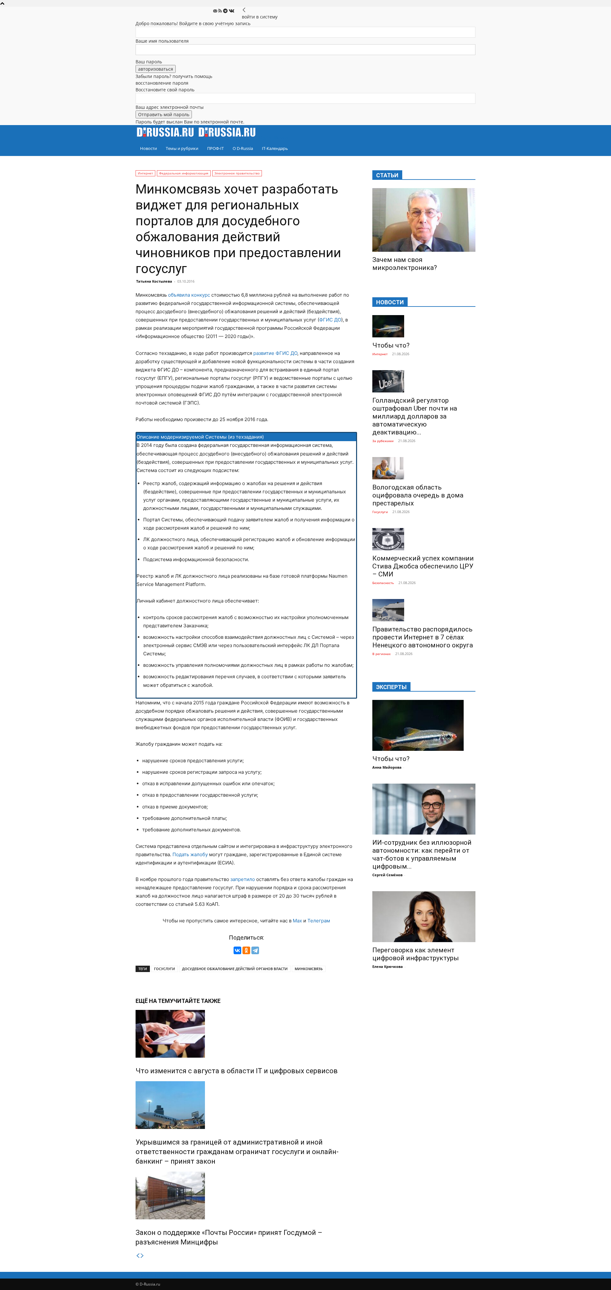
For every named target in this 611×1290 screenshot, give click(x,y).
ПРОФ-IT (215, 148)
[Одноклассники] (246, 950)
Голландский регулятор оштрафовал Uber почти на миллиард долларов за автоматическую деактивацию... (414, 416)
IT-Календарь (275, 148)
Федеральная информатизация (183, 173)
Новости (148, 148)
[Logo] (166, 137)
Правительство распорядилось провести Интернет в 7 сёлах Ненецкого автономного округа (422, 637)
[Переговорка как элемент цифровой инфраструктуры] (423, 916)
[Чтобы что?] (423, 326)
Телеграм (318, 921)
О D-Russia (243, 148)
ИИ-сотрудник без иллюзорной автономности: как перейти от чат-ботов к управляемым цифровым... (422, 854)
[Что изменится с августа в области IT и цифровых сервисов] (246, 1034)
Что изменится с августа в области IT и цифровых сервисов (237, 1071)
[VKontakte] (231, 11)
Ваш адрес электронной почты (170, 107)
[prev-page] (138, 1255)
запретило (242, 879)
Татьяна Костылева (154, 281)
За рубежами (383, 441)
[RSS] (220, 11)
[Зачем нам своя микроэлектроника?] (423, 220)
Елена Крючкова (387, 966)
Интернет (145, 173)
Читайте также (197, 1000)
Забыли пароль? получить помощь (174, 76)
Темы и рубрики (182, 148)
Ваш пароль (149, 62)
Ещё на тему (154, 1000)
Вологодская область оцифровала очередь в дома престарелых (417, 495)
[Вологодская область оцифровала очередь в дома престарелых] (423, 468)
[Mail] (215, 11)
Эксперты (391, 687)
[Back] (244, 10)
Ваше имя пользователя (162, 41)
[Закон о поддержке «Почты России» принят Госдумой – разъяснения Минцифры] (246, 1195)
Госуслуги (380, 512)
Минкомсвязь (309, 968)
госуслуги (164, 968)
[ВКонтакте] (237, 950)
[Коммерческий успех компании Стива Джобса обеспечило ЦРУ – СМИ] (423, 539)
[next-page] (142, 1255)
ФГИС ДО (330, 320)
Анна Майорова (387, 767)
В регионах (381, 654)
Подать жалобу (190, 854)
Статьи (387, 175)
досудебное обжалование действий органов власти (235, 968)
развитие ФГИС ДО (275, 353)
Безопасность (383, 583)
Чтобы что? (391, 345)
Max (297, 921)
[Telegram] (226, 11)
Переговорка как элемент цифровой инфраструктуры (415, 954)
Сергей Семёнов (387, 874)
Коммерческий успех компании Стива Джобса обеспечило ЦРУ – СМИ (423, 566)
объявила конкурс (189, 295)
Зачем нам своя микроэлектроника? (404, 263)
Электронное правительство (237, 173)
